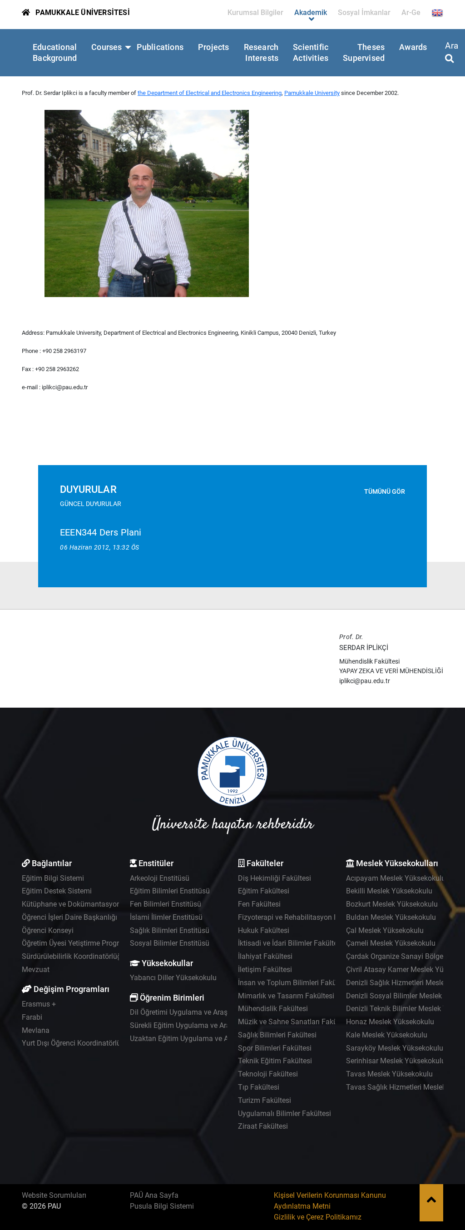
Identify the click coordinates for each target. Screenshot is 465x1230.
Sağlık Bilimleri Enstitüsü (169, 930)
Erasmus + (39, 1004)
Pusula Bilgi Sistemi (162, 1206)
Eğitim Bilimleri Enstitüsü (170, 891)
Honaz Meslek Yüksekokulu (390, 1021)
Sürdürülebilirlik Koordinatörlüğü (73, 956)
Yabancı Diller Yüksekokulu (173, 977)
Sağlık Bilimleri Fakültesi (277, 1035)
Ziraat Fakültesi (263, 1126)
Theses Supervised (364, 53)
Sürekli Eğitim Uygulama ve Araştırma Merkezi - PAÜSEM (220, 1025)
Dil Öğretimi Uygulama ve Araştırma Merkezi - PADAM (215, 1012)
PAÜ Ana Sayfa (154, 1195)
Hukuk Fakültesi (263, 930)
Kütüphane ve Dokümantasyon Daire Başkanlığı (98, 904)
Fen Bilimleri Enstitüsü (165, 904)
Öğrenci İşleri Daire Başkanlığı (69, 917)
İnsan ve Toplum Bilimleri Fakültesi (294, 982)
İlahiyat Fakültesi (265, 956)
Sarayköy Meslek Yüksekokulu (394, 1048)
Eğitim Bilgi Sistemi (53, 878)
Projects (213, 47)
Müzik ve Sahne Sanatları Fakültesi (294, 1021)
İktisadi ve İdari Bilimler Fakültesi (290, 943)
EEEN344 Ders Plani (101, 532)
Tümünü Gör (384, 492)
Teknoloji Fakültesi (268, 1074)
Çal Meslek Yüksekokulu (385, 930)
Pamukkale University (312, 92)
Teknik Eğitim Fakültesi (275, 1060)
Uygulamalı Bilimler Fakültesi (284, 1113)
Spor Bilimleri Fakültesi (275, 1048)
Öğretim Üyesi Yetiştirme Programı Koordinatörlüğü (103, 943)
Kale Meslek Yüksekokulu (386, 1035)
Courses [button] (106, 47)
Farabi (32, 1017)
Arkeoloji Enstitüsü (159, 878)
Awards (413, 47)
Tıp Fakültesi (258, 1087)
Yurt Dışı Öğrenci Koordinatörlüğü (75, 1043)
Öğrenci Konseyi (48, 930)
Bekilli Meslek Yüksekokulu (389, 891)
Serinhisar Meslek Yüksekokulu (395, 1060)
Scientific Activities (310, 53)
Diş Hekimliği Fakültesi (274, 878)
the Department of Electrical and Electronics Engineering (210, 92)
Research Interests (261, 53)
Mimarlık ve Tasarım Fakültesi (286, 996)
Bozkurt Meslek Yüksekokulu (392, 904)
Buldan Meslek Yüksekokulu (391, 917)
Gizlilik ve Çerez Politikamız (317, 1217)
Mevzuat (35, 969)
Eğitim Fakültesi (263, 891)
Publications (160, 47)
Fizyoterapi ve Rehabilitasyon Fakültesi (300, 917)
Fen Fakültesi (259, 904)
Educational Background (55, 53)
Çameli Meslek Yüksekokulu (390, 943)
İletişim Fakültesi (265, 969)
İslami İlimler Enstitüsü (166, 917)
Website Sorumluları (54, 1195)
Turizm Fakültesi (264, 1100)
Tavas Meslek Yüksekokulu (389, 1074)
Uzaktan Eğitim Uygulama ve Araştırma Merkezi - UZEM (218, 1038)
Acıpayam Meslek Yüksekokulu (395, 878)
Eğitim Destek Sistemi (57, 891)
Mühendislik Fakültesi (273, 1008)
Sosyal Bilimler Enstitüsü (169, 943)
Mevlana (35, 1030)
